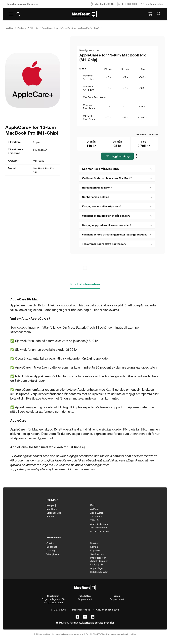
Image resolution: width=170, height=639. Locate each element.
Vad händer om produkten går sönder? (106, 215)
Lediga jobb (96, 564)
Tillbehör (34, 28)
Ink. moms (153, 134)
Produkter (21, 28)
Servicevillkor (97, 554)
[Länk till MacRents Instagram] (85, 617)
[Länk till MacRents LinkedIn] (92, 617)
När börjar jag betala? (95, 196)
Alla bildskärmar (98, 527)
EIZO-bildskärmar (99, 531)
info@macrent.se (81, 609)
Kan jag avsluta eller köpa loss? (102, 206)
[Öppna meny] (11, 14)
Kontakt (94, 546)
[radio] (117, 77)
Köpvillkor (95, 550)
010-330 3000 (58, 609)
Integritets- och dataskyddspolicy (99, 559)
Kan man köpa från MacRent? (100, 168)
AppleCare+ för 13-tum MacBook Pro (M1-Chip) (77, 28)
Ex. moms (141, 134)
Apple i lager (96, 568)
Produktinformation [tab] (85, 284)
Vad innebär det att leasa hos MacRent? (107, 178)
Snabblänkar (53, 537)
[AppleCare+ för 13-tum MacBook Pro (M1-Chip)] (32, 80)
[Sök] (18, 13)
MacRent (9, 28)
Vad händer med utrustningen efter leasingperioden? (114, 234)
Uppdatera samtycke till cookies (121, 634)
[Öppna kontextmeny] (137, 156)
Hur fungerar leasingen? (97, 187)
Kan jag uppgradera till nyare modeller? (106, 224)
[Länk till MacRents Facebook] (77, 617)
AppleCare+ (47, 28)
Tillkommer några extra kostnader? (104, 243)
